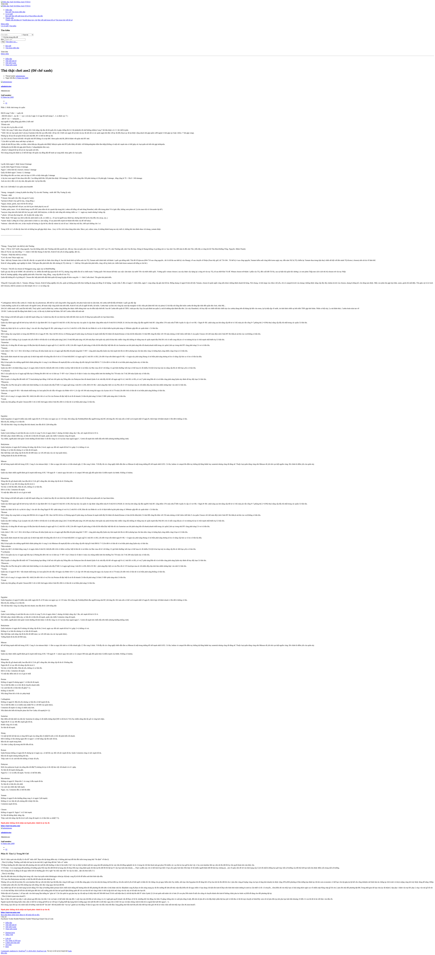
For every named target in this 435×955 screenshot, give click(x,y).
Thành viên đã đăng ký (13, 20)
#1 (6, 103)
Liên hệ (8, 938)
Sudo (70, 951)
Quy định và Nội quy (13, 941)
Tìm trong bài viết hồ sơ (63, 20)
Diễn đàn (8, 10)
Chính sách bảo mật (12, 943)
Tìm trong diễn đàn (18, 12)
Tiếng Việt (9, 935)
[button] (4, 4)
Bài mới (8, 12)
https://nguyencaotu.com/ (10, 826)
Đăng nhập (5, 54)
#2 (6, 849)
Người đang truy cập (29, 20)
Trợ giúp (8, 945)
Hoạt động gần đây (36, 16)
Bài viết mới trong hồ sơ (20, 16)
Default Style (10, 933)
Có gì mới (9, 14)
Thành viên (9, 18)
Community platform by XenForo (24, 951)
